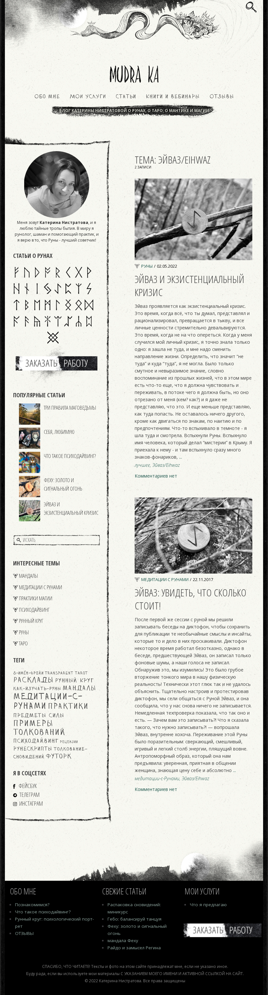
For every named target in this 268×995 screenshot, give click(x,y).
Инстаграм (31, 803)
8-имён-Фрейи (28, 673)
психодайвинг (36, 741)
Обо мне (47, 97)
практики (68, 707)
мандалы (79, 688)
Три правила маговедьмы (70, 407)
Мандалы (28, 575)
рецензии (69, 742)
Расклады (33, 680)
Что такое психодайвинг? (70, 456)
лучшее (142, 465)
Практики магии (35, 598)
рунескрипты (32, 749)
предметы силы (38, 715)
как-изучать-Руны (37, 689)
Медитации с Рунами (40, 587)
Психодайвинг (34, 609)
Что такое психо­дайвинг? (43, 912)
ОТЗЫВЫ (24, 933)
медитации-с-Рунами (157, 779)
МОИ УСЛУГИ (88, 97)
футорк (59, 756)
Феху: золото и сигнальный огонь (63, 484)
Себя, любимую (59, 431)
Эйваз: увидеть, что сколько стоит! (190, 598)
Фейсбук (27, 786)
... (180, 457)
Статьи (126, 97)
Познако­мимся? (32, 905)
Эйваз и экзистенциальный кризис (71, 508)
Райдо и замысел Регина (134, 948)
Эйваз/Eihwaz (166, 465)
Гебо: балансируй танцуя (134, 919)
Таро (23, 643)
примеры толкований (39, 728)
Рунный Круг (31, 620)
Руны (24, 632)
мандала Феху (123, 940)
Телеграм (29, 794)
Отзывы (221, 97)
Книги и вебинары (173, 97)
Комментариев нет (156, 476)
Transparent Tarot (66, 673)
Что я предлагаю (208, 905)
